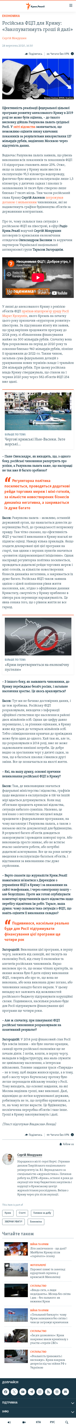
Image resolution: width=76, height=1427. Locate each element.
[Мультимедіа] (24, 1422)
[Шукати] (66, 1422)
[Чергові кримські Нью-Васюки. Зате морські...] (38, 411)
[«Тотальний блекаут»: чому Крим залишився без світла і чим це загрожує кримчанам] (16, 1315)
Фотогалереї (38, 1265)
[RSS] (48, 1391)
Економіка (11, 16)
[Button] (33, 54)
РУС (52, 1422)
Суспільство (38, 1286)
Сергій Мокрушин (14, 38)
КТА (38, 1422)
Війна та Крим (39, 1244)
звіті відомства (24, 127)
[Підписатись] (65, 1391)
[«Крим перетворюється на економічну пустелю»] (38, 636)
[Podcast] (57, 1391)
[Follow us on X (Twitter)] (14, 1391)
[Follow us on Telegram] (31, 1391)
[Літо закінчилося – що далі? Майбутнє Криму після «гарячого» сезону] (16, 1249)
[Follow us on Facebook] (5, 1391)
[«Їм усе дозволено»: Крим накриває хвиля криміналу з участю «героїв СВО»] (16, 1335)
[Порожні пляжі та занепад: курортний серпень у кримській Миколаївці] (16, 1269)
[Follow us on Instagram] (39, 1391)
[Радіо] (9, 1422)
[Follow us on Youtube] (22, 1391)
